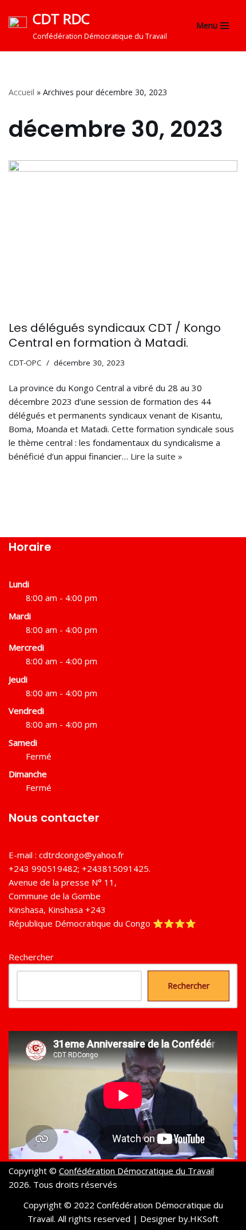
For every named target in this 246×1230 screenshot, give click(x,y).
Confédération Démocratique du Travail (136, 1170)
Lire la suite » (156, 456)
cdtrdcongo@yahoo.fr (81, 854)
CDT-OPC (25, 363)
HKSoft (204, 1218)
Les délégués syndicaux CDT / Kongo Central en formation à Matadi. (115, 335)
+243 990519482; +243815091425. (79, 868)
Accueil (21, 92)
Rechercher (31, 957)
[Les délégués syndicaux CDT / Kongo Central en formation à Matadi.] (123, 234)
